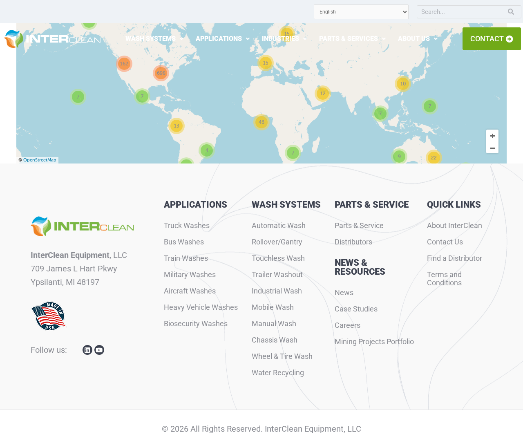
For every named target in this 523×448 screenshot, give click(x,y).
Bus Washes (184, 241)
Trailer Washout (277, 274)
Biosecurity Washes (196, 323)
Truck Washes (187, 225)
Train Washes (186, 258)
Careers (347, 325)
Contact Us (445, 241)
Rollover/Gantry (277, 241)
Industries (280, 39)
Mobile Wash (273, 307)
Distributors (353, 241)
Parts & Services (348, 39)
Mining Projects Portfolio (374, 341)
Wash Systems (150, 39)
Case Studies (356, 309)
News (344, 292)
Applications (219, 39)
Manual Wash (274, 323)
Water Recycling (278, 372)
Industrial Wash (277, 291)
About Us (414, 39)
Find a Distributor (454, 258)
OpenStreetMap (39, 160)
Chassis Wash (274, 340)
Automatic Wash (279, 225)
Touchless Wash (278, 258)
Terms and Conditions (444, 278)
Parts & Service (359, 225)
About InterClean (454, 225)
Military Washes (190, 274)
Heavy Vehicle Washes (201, 307)
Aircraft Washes (190, 291)
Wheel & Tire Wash (282, 356)
